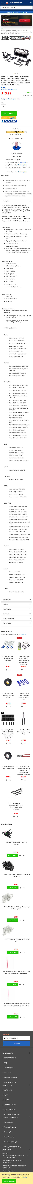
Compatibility (7, 623)
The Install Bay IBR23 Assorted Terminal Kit (8, 658)
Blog (5, 1063)
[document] (16, 1178)
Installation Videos (8, 618)
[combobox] (16, 7)
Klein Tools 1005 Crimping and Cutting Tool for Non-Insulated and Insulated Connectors (23, 770)
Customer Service (10, 1105)
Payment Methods (10, 1127)
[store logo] (14, 3)
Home (2, 29)
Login (5, 1095)
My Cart (6, 1100)
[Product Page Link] (8, 653)
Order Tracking (9, 1137)
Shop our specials (10, 1110)
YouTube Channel (10, 1058)
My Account (8, 1090)
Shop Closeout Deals (24, 20)
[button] (14, 73)
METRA (3, 87)
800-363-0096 (24, 162)
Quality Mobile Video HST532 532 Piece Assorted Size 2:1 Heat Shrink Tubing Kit (8, 734)
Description (6, 201)
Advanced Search (10, 1082)
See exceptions (22, 165)
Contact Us (8, 1072)
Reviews (5, 604)
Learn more (24, 1177)
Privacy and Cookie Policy (12, 1147)
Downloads (6, 614)
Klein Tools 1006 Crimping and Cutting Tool (23, 732)
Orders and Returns (10, 1077)
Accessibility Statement (11, 1114)
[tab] (16, 201)
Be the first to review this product (9, 89)
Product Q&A (7, 609)
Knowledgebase (9, 1068)
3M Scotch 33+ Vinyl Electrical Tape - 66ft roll (8, 695)
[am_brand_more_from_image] (7, 839)
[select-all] (23, 634)
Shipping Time (8, 1132)
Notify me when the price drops (10, 99)
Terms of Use (8, 1122)
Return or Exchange (10, 1142)
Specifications (7, 599)
